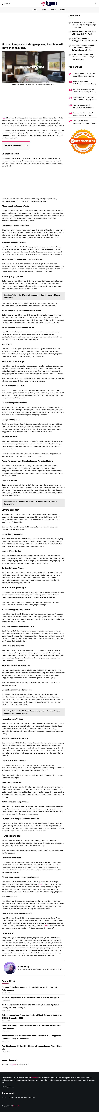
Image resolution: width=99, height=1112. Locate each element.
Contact (63, 10)
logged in (13, 1064)
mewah (40, 884)
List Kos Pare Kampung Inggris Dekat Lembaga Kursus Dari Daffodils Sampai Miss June (83, 47)
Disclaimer (19, 1098)
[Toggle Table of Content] (25, 145)
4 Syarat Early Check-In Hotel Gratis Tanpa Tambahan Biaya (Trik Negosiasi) (83, 56)
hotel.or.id (16, 1106)
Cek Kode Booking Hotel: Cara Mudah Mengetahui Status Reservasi (84, 76)
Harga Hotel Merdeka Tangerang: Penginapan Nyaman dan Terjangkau (85, 123)
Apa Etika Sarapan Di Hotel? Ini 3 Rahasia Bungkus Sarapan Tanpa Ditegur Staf (84, 24)
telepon (46, 925)
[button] (96, 3)
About (53, 10)
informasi (34, 1078)
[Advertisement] (33, 28)
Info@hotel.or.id (7, 1087)
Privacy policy (29, 1098)
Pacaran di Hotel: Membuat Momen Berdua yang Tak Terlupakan (83, 115)
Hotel (44, 10)
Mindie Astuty (23, 967)
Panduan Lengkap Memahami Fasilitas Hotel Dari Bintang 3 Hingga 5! (30, 997)
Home (35, 10)
